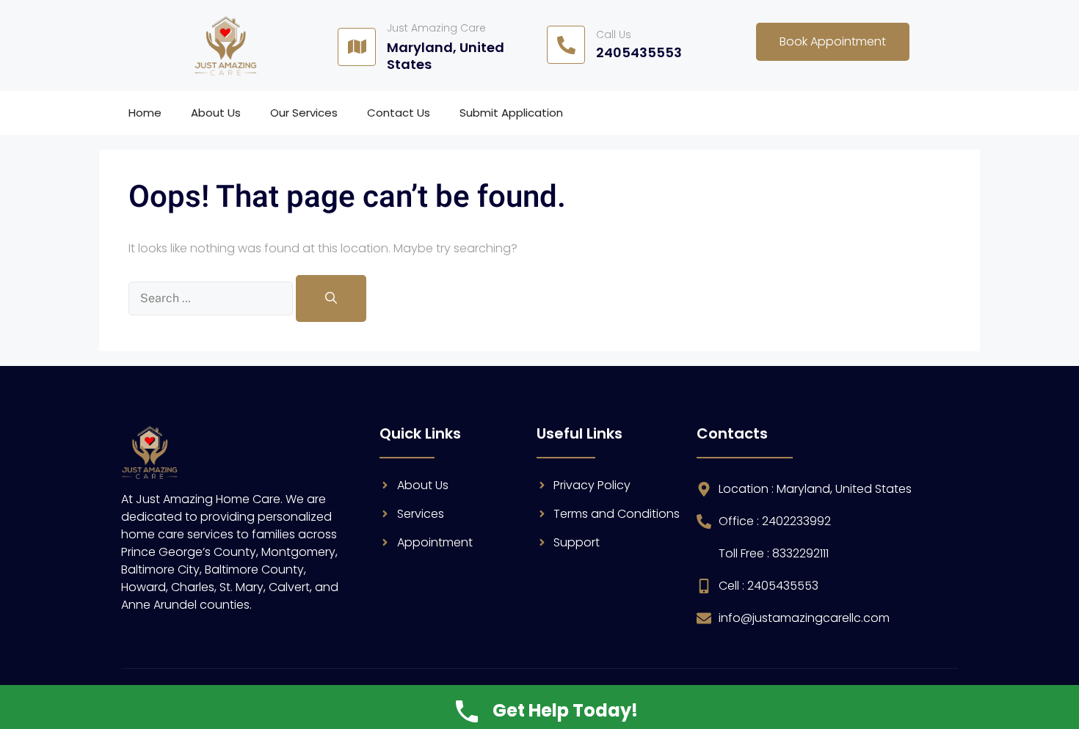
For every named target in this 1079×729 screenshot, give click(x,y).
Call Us (613, 34)
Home (144, 112)
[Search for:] (212, 298)
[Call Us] (566, 45)
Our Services (304, 112)
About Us (216, 112)
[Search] (331, 298)
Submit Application (511, 112)
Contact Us (398, 112)
